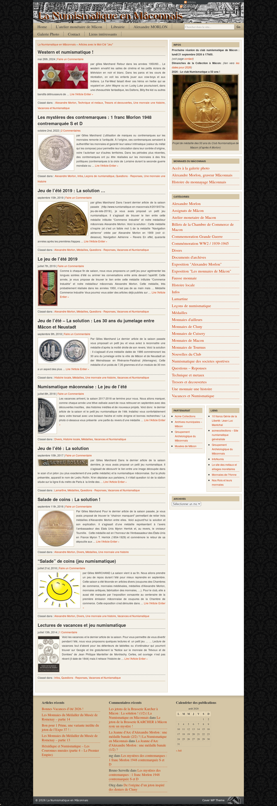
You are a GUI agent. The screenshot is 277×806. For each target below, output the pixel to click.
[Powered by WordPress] (235, 800)
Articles (191, 2)
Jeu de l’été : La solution (63, 448)
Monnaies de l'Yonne (224, 474)
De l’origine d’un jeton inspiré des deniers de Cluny (136, 787)
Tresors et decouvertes (118, 102)
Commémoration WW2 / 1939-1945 (200, 243)
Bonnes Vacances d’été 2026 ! (62, 708)
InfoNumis (218, 459)
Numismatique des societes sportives (200, 361)
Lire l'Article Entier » (81, 94)
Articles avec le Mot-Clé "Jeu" (96, 44)
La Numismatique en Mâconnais (57, 44)
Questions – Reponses (189, 368)
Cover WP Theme (213, 800)
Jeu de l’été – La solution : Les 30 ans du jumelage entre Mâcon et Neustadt (96, 323)
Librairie (118, 26)
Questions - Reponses (129, 176)
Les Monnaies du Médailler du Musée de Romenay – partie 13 (70, 737)
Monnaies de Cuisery (188, 333)
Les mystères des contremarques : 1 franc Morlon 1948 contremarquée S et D (94, 120)
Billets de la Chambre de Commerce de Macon (203, 227)
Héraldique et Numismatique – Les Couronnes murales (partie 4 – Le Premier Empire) (70, 750)
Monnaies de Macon (188, 340)
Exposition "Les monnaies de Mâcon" (201, 271)
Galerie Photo (48, 34)
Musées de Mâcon (185, 446)
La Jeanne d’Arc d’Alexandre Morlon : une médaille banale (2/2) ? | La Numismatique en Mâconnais (138, 736)
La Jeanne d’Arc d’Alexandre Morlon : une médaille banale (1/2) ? (137, 745)
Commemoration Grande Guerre (197, 236)
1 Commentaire (68, 632)
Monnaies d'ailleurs (187, 319)
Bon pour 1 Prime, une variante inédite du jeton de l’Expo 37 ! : (70, 727)
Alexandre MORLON (150, 26)
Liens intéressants (103, 34)
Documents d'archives (189, 257)
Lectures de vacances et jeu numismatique (82, 625)
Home (42, 26)
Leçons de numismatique (99, 176)
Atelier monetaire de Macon (194, 217)
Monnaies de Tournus (189, 347)
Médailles (82, 249)
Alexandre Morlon (65, 102)
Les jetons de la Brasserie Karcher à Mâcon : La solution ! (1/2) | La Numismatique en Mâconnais (133, 713)
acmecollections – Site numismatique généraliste (225, 435)
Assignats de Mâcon (188, 210)
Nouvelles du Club (186, 354)
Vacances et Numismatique (54, 108)
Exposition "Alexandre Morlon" (197, 264)
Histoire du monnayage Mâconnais (199, 181)
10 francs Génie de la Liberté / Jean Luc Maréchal (224, 420)
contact (188, 58)
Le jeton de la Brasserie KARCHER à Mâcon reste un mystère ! (138, 721)
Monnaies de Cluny (187, 326)
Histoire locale (62, 377)
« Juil (179, 750)
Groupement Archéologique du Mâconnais (185, 436)
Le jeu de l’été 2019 (57, 259)
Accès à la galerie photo (190, 168)
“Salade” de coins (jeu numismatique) (77, 561)
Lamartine (60, 490)
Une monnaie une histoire (149, 102)
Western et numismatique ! (65, 52)
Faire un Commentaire (70, 59)
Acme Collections (185, 416)
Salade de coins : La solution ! (69, 499)
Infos (80, 176)
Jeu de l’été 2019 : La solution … (71, 190)
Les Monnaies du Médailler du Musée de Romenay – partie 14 (70, 717)
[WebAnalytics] (0, 803)
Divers (58, 439)
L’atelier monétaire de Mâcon (79, 26)
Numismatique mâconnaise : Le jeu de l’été (82, 386)
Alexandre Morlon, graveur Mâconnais (202, 174)
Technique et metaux (90, 102)
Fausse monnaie (184, 277)
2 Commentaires (71, 130)
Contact (74, 34)
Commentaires (191, 6)
